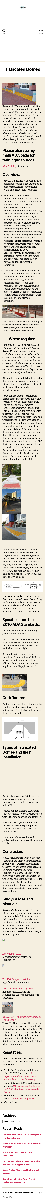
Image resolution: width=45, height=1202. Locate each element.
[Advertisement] (22, 38)
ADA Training (9, 166)
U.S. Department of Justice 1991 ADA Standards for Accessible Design (22, 1089)
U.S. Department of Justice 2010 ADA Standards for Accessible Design (20, 1076)
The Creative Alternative (21, 1192)
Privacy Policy (8, 1197)
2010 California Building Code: (17, 988)
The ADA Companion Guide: (16, 979)
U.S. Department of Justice (20, 1098)
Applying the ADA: (11, 953)
